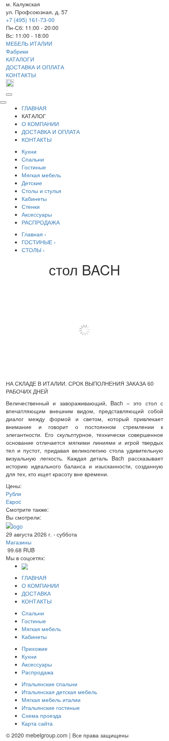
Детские (32, 183)
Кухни (29, 151)
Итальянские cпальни (49, 684)
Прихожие (35, 648)
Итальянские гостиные (51, 707)
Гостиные (34, 167)
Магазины (18, 542)
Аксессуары (37, 214)
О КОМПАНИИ (40, 124)
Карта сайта (37, 723)
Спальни (33, 159)
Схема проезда (41, 715)
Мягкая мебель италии (51, 700)
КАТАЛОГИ (20, 59)
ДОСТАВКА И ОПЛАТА (35, 67)
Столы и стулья (41, 191)
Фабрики (17, 51)
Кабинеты (34, 198)
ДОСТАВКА (36, 593)
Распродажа (37, 672)
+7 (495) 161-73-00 (30, 20)
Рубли (13, 494)
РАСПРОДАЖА (41, 222)
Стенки (31, 206)
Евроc (13, 501)
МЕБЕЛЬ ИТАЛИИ (29, 43)
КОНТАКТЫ (21, 75)
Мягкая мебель (41, 175)
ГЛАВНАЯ (34, 108)
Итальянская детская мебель (59, 692)
